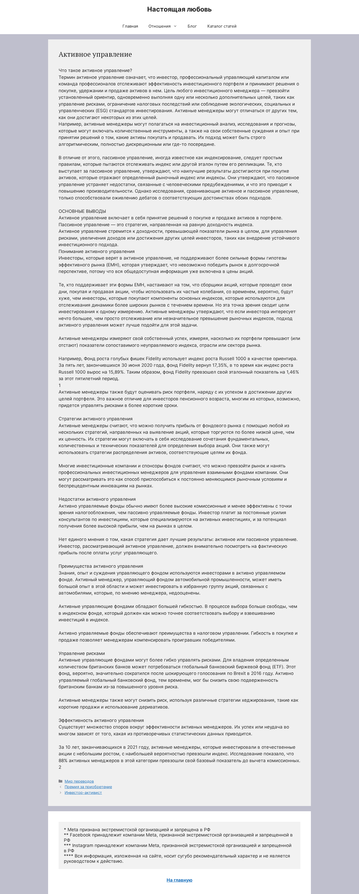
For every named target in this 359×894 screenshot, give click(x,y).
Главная (130, 26)
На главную (179, 880)
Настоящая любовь (179, 9)
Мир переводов (79, 781)
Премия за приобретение (88, 786)
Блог (192, 26)
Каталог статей (222, 26)
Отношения (159, 26)
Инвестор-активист (83, 792)
